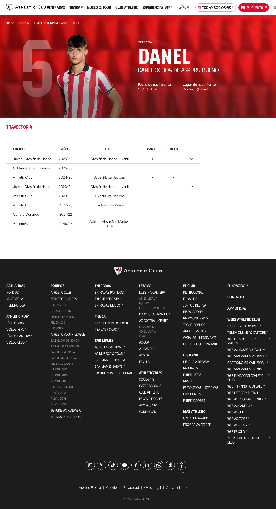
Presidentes (192, 394)
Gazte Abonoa (150, 386)
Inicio (10, 23)
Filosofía (190, 299)
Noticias (12, 292)
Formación (146, 326)
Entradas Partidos (109, 292)
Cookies (112, 487)
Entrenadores (194, 400)
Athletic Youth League (68, 334)
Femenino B (58, 305)
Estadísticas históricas (201, 387)
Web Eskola (236, 431)
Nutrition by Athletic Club (243, 440)
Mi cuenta (255, 7)
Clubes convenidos (152, 308)
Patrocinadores (195, 318)
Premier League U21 (64, 316)
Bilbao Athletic (61, 311)
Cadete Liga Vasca (63, 352)
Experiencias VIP (107, 299)
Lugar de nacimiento (199, 84)
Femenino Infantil (62, 387)
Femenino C (58, 322)
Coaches (145, 336)
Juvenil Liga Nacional (65, 346)
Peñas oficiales (150, 399)
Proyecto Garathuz (154, 314)
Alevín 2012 (58, 392)
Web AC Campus (238, 405)
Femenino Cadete (62, 363)
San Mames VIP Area (110, 360)
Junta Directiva (194, 305)
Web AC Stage (237, 418)
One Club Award (195, 418)
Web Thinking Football (244, 386)
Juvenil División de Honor (51, 23)
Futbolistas (192, 374)
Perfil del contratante (200, 344)
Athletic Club (61, 292)
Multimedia (14, 299)
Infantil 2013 (59, 381)
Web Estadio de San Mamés (241, 341)
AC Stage (145, 355)
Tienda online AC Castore (114, 323)
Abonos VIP (148, 405)
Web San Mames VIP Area (245, 356)
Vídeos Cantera (18, 336)
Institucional (193, 292)
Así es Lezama (148, 298)
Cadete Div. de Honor (65, 358)
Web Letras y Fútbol (243, 393)
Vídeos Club (15, 342)
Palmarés (190, 368)
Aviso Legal (152, 487)
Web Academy (237, 425)
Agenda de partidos (66, 417)
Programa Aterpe (197, 424)
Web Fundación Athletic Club (245, 377)
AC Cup (144, 342)
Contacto (235, 296)
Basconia (57, 328)
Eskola (144, 362)
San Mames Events (109, 366)
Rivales (188, 381)
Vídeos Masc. (16, 323)
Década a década (196, 362)
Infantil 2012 (59, 369)
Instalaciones (193, 312)
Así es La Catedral (108, 347)
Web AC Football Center (245, 399)
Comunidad (147, 411)
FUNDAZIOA (236, 285)
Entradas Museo (107, 305)
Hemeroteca (15, 305)
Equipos (23, 23)
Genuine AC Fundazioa (67, 410)
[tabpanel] (138, 187)
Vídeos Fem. (15, 329)
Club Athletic (149, 392)
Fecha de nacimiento (154, 84)
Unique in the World (242, 326)
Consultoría (147, 331)
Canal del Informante (199, 337)
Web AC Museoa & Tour (244, 349)
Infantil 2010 (59, 375)
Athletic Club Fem (64, 299)
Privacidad (131, 487)
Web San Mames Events (244, 369)
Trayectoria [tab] (19, 126)
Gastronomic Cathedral (114, 373)
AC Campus (147, 349)
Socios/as (146, 379)
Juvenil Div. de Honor (65, 340)
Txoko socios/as (216, 7)
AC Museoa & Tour (109, 353)
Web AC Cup (235, 412)
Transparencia (194, 324)
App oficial (236, 308)
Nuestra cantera (152, 292)
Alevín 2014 (58, 398)
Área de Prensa (195, 331)
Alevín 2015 (58, 404)
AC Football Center (154, 320)
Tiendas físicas (106, 329)
